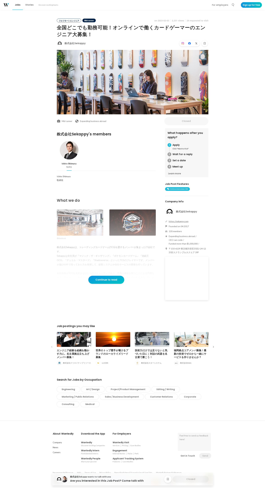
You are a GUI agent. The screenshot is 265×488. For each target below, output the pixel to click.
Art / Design (93, 389)
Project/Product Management (128, 389)
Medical (90, 404)
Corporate (190, 396)
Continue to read (106, 279)
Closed (186, 121)
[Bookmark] (205, 43)
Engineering (68, 389)
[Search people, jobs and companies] (233, 5)
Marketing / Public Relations (78, 396)
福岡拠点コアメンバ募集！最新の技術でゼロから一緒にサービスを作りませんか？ (190, 354)
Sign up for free (251, 5)
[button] (63, 434)
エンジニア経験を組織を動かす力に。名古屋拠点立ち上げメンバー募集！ (73, 354)
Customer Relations (161, 396)
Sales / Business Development (122, 396)
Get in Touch (188, 455)
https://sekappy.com (178, 221)
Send (205, 455)
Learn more (174, 173)
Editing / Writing (166, 389)
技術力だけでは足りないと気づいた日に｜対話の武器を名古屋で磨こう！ (151, 354)
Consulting (68, 404)
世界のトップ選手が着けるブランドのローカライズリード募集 (112, 354)
